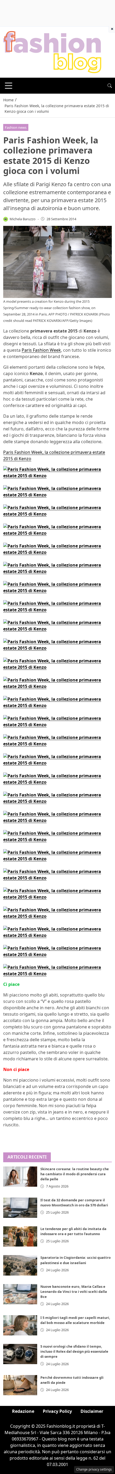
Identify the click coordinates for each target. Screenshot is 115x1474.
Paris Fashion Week (41, 350)
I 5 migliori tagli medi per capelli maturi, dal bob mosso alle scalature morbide (75, 1320)
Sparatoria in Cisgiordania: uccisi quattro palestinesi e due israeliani (75, 1260)
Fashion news (15, 127)
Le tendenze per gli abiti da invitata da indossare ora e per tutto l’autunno (73, 1231)
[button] (110, 85)
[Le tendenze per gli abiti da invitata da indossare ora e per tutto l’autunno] (20, 1236)
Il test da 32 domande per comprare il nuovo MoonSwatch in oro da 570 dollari (74, 1202)
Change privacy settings (94, 1469)
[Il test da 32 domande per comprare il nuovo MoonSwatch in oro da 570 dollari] (20, 1208)
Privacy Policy (57, 1411)
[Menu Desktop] (8, 86)
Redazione (23, 1411)
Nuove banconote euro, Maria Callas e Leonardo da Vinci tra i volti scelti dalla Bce (73, 1291)
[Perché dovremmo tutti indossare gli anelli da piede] (20, 1385)
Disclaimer (91, 1411)
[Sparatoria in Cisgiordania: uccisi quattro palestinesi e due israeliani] (20, 1265)
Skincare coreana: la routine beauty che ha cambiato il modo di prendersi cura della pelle (74, 1173)
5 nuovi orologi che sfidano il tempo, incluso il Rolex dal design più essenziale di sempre (74, 1351)
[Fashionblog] (52, 52)
